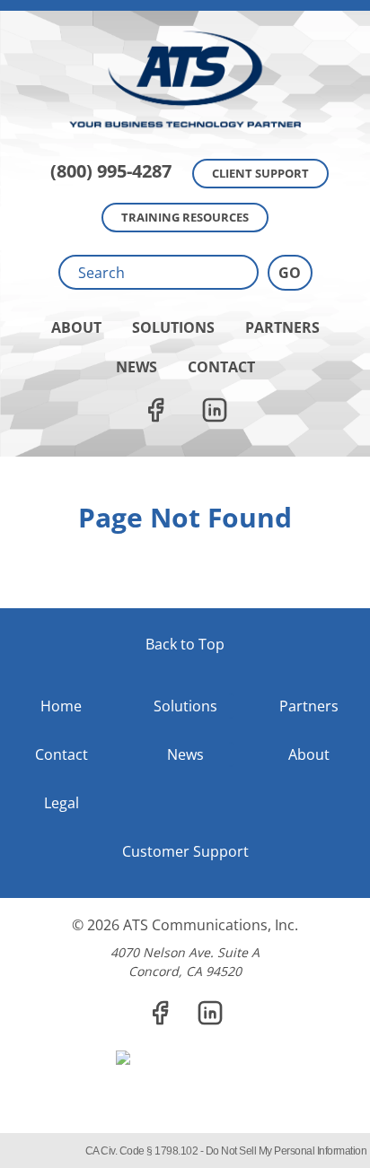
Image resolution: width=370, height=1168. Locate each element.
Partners (282, 327)
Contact (221, 367)
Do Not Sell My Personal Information (286, 1151)
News (136, 367)
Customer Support (185, 851)
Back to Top (185, 644)
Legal (61, 803)
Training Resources (185, 217)
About (76, 327)
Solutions (173, 327)
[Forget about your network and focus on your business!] (185, 5)
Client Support (260, 173)
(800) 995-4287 (111, 171)
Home (61, 706)
